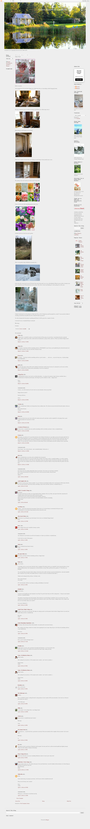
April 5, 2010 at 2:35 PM (22, 740)
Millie (19, 708)
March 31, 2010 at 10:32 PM (23, 430)
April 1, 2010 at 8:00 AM (23, 502)
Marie (19, 544)
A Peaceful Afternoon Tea (82, 265)
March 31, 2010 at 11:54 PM (23, 464)
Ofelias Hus (20, 774)
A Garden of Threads (22, 427)
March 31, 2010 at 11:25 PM (23, 451)
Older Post (69, 801)
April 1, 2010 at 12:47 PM (23, 521)
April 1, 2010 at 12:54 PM (23, 529)
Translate (78, 118)
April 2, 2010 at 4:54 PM (22, 680)
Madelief (19, 589)
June (19, 455)
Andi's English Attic (22, 481)
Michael (78, 88)
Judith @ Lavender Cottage (23, 490)
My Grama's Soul (21, 729)
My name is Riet (21, 554)
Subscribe (79, 79)
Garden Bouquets (80, 241)
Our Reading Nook (82, 277)
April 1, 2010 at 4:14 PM (22, 605)
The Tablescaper (21, 693)
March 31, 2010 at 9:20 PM (23, 383)
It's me (19, 355)
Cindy (19, 335)
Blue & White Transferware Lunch (82, 284)
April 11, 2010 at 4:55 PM (23, 787)
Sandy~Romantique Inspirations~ (25, 623)
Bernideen (20, 685)
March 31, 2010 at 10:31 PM (23, 422)
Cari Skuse (20, 506)
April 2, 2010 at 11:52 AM (23, 651)
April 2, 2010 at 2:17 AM (23, 641)
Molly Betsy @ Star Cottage (23, 762)
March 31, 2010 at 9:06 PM (23, 370)
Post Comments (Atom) (24, 803)
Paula (19, 562)
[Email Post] (29, 328)
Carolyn (19, 404)
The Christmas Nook (82, 245)
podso (19, 365)
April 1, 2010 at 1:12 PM (22, 540)
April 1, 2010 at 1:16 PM (22, 549)
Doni (19, 416)
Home (43, 801)
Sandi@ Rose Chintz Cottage (24, 609)
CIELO (19, 716)
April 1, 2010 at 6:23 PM (22, 633)
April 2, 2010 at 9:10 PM (22, 703)
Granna (19, 435)
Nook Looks (81, 290)
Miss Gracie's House (22, 516)
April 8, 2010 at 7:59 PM (22, 757)
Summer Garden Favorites (82, 271)
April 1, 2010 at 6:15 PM (22, 618)
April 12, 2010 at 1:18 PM (23, 795)
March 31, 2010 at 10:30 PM (23, 412)
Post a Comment (20, 798)
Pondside (20, 646)
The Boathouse (82, 252)
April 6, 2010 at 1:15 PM (22, 749)
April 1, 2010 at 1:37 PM (22, 557)
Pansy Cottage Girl (22, 754)
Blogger (47, 819)
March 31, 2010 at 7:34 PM (23, 351)
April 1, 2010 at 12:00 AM (23, 476)
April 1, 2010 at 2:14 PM (22, 584)
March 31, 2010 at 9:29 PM (23, 399)
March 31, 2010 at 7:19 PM (23, 341)
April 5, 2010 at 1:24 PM (22, 725)
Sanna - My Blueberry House (24, 655)
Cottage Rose (20, 374)
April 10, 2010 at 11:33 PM (23, 769)
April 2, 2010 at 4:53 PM (22, 665)
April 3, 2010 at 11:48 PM (23, 711)
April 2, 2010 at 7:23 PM (22, 688)
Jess (18, 744)
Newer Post (17, 801)
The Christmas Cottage (81, 258)
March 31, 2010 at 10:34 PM (23, 443)
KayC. (19, 525)
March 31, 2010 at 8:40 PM (23, 360)
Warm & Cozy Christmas (82, 297)
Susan (19, 346)
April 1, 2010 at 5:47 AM (23, 486)
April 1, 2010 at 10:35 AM (23, 511)
